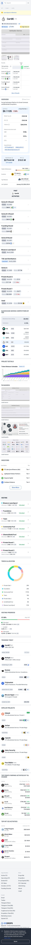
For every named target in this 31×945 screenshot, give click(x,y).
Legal (20, 891)
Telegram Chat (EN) (7, 905)
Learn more (7, 938)
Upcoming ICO (5, 878)
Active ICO (4, 875)
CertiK (12, 8)
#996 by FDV (19, 147)
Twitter (3, 900)
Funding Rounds (6, 888)
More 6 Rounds (15, 93)
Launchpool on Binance (10, 12)
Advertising (21, 886)
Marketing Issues (6, 916)
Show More (15, 487)
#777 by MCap (8, 147)
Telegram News (6, 903)
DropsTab (21, 875)
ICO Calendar (22, 883)
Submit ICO (4, 918)
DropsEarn (21, 878)
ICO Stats (4, 883)
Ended (7, 8)
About (20, 888)
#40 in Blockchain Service (11, 149)
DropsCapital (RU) (23, 880)
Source (21, 366)
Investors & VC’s (6, 886)
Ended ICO (4, 880)
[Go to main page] (2, 3)
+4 (19, 24)
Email (2, 897)
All (2, 8)
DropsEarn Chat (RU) (7, 913)
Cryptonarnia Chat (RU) (8, 910)
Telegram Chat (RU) (7, 908)
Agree (15, 941)
